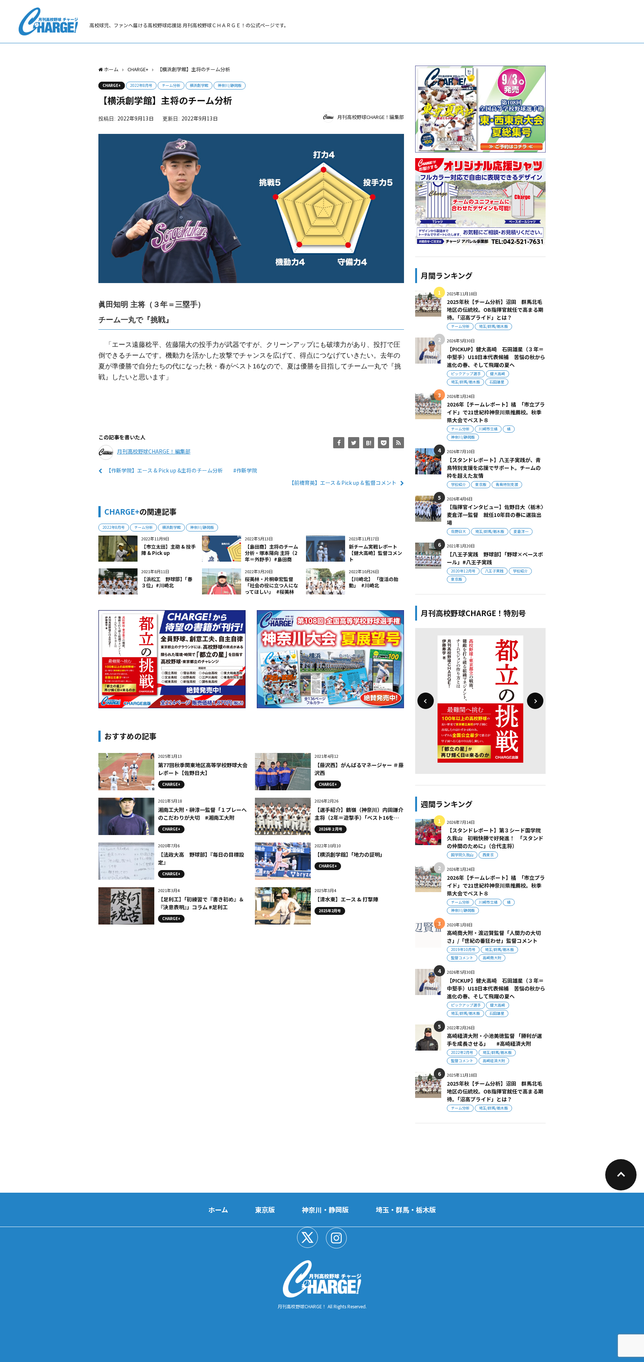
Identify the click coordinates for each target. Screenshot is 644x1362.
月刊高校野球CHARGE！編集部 (370, 116)
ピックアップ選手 (466, 373)
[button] (425, 701)
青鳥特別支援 (507, 484)
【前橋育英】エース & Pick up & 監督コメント (343, 482)
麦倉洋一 (521, 531)
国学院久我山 (462, 854)
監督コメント (462, 957)
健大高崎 (497, 373)
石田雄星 (496, 382)
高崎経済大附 (494, 1060)
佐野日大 (458, 531)
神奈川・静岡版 (325, 1209)
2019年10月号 (463, 949)
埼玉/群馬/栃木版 (493, 326)
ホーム (218, 1209)
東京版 (480, 484)
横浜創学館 (199, 85)
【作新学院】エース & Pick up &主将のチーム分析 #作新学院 (181, 470)
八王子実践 (494, 571)
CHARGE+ (111, 85)
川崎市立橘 (488, 428)
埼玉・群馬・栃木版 (406, 1209)
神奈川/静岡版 (230, 85)
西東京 (488, 854)
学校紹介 (458, 484)
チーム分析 (171, 85)
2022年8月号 (141, 85)
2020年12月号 (463, 571)
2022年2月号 (462, 1052)
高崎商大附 (492, 957)
